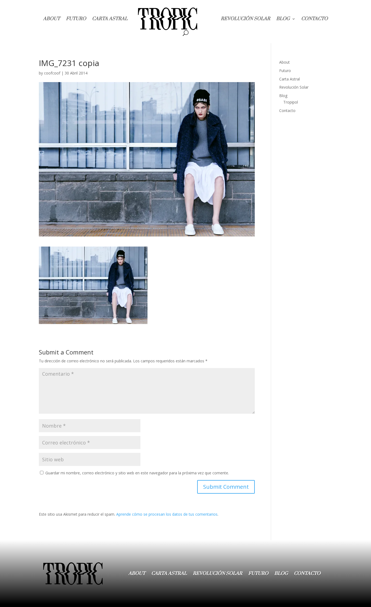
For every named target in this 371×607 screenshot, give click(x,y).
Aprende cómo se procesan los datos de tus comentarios (167, 514)
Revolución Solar (245, 19)
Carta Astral (110, 19)
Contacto (314, 19)
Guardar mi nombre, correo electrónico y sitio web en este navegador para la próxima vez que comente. (137, 472)
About (51, 19)
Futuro (76, 19)
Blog (283, 19)
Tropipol (290, 102)
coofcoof (52, 73)
